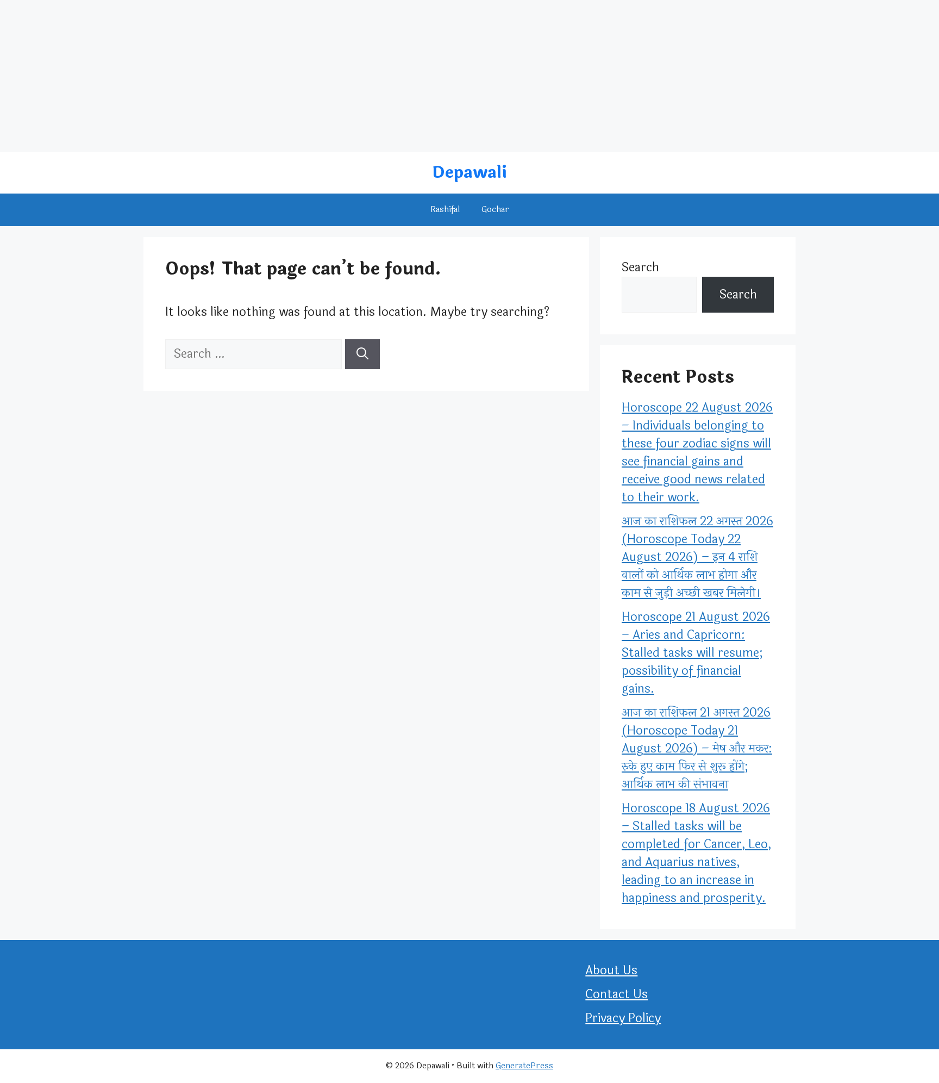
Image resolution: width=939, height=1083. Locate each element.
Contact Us (616, 994)
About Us (611, 970)
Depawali (469, 172)
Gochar (495, 209)
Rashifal (445, 209)
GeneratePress (524, 1066)
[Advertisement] (326, 76)
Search (640, 267)
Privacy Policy (623, 1018)
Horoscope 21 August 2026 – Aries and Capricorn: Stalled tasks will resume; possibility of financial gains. (696, 653)
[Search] (362, 354)
